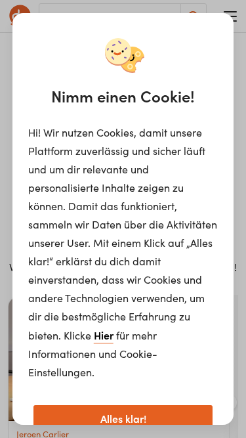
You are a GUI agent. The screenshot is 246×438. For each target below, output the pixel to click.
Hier (103, 335)
